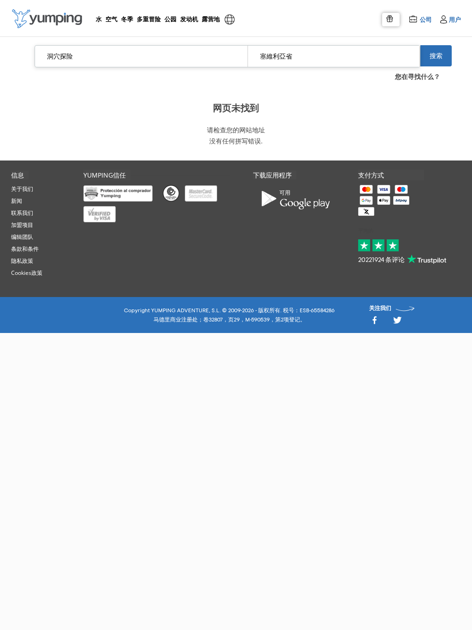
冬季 (127, 19)
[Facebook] (374, 322)
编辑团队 (22, 237)
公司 (425, 19)
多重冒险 (148, 19)
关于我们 (22, 189)
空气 (112, 19)
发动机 (189, 19)
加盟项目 (22, 225)
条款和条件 (25, 249)
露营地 (210, 19)
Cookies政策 (26, 273)
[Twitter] (397, 322)
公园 (171, 19)
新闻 (16, 201)
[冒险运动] (47, 18)
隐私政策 (22, 261)
